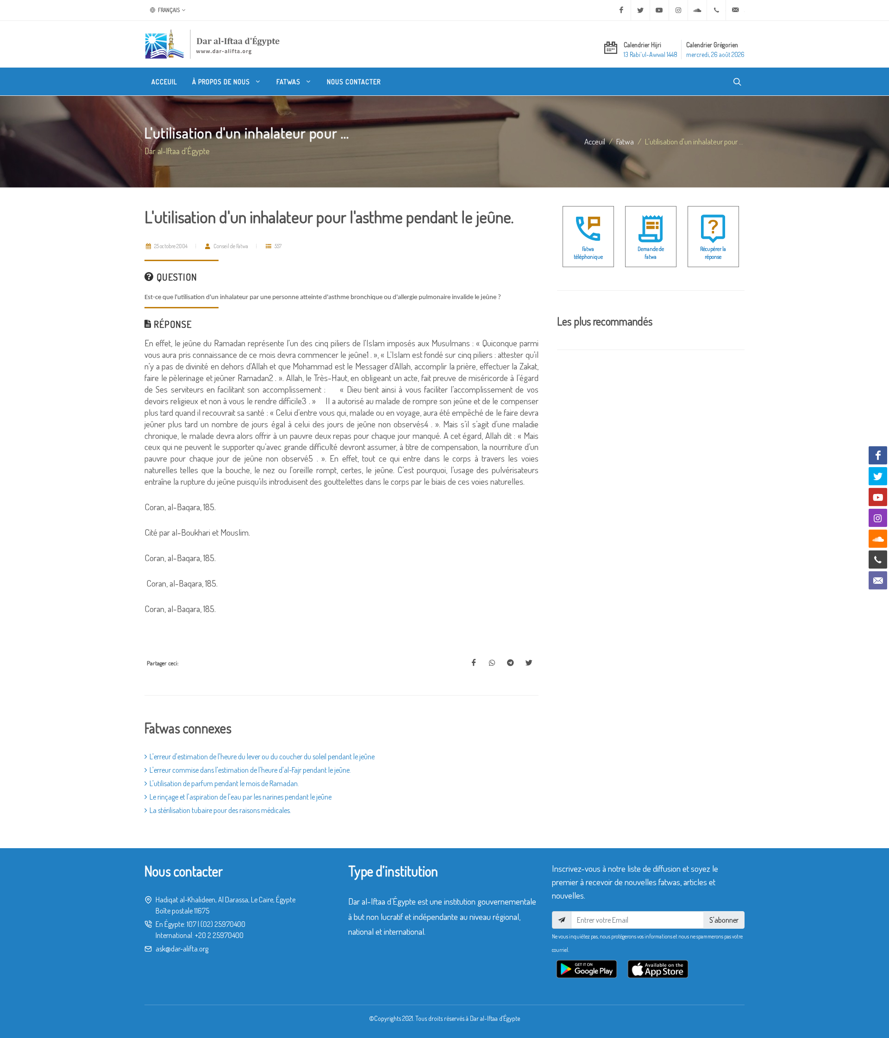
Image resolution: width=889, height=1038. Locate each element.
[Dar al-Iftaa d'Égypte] (212, 44)
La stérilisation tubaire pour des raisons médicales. (220, 810)
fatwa (625, 141)
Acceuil (594, 141)
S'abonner (724, 920)
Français (168, 9)
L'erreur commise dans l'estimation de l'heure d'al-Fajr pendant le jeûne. (250, 770)
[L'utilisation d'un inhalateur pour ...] (473, 663)
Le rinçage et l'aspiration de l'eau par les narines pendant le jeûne (241, 796)
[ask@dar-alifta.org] (735, 10)
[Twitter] (640, 10)
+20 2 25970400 (219, 935)
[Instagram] (678, 10)
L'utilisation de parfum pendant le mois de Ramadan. (224, 783)
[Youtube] (659, 10)
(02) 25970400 (222, 924)
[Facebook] (621, 10)
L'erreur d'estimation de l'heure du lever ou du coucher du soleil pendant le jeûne (262, 756)
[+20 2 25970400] (716, 10)
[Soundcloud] (697, 10)
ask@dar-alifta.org (182, 948)
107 (191, 924)
